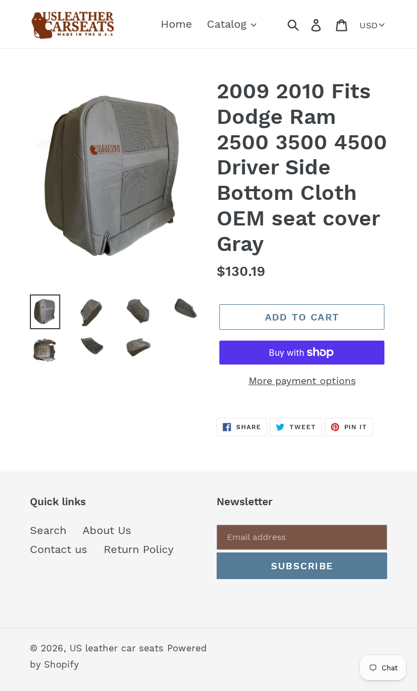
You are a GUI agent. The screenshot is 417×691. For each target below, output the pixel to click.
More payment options (302, 380)
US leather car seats (116, 648)
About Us (107, 530)
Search (48, 530)
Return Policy (139, 549)
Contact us (58, 549)
